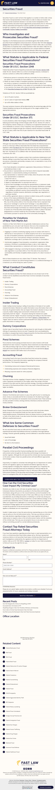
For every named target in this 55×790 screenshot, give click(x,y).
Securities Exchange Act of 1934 (17, 89)
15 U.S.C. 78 (31, 89)
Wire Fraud (9, 657)
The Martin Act (17, 148)
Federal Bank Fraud (11, 661)
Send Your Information (26, 595)
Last (29, 559)
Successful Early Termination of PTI (12, 605)
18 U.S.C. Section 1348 (42, 70)
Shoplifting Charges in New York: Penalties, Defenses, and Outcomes (20, 607)
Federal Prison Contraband (13, 711)
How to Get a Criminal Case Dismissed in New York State (17, 610)
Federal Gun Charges (11, 725)
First (4, 559)
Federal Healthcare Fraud (12, 752)
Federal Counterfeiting (12, 679)
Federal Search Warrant (12, 670)
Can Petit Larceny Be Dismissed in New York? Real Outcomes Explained (21, 612)
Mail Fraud (8, 652)
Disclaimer (22, 780)
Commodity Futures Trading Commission (15, 29)
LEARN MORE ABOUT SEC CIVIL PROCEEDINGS (19, 479)
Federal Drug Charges (11, 734)
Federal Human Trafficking (13, 729)
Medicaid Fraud (10, 743)
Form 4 (26, 333)
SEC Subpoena (10, 702)
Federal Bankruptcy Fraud (13, 648)
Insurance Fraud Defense (12, 747)
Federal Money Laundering (13, 707)
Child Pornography (11, 693)
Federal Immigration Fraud (13, 720)
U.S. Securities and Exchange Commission (36, 27)
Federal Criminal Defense (11, 13)
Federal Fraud (9, 688)
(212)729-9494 (45, 3)
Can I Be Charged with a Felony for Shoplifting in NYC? (17, 603)
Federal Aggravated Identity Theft (15, 697)
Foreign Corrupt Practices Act (14, 716)
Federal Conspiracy (11, 675)
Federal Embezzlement (12, 684)
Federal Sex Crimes (11, 738)
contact (27, 541)
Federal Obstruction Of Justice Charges (16, 666)
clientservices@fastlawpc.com (36, 771)
